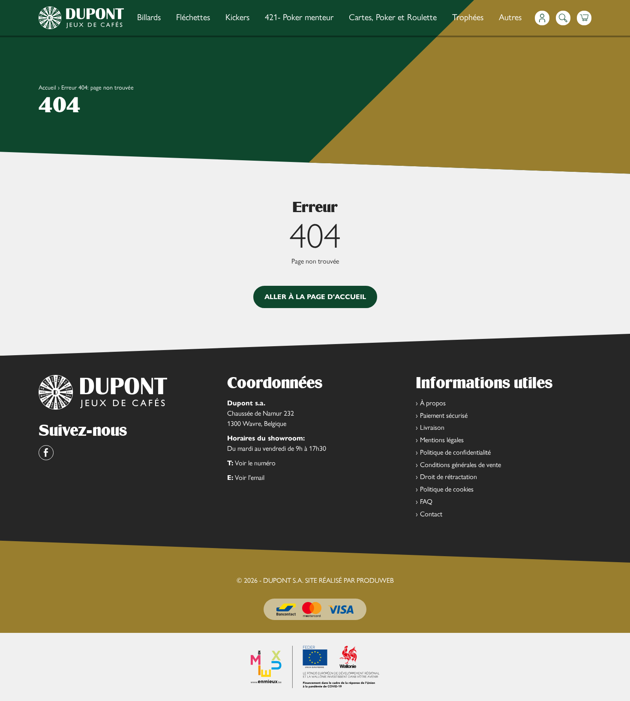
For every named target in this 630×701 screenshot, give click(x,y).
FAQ (426, 501)
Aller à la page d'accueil (315, 297)
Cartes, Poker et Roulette (393, 17)
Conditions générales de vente (460, 465)
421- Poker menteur (299, 17)
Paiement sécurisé (444, 415)
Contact (431, 514)
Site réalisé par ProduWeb (349, 580)
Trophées (467, 17)
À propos (433, 403)
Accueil (47, 87)
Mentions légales (442, 440)
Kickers (237, 17)
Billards (149, 17)
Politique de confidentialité (455, 452)
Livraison (432, 427)
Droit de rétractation (448, 477)
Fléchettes (193, 17)
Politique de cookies (447, 489)
